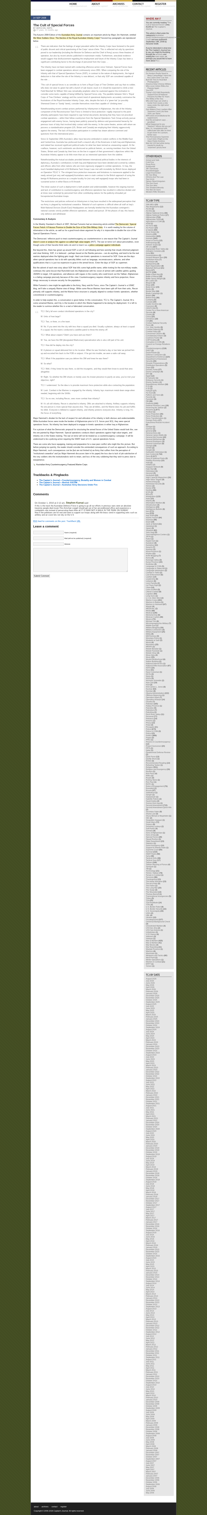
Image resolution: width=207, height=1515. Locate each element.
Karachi (149, 547)
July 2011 (150, 1362)
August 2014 (151, 1283)
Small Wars (150, 822)
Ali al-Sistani (151, 232)
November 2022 (152, 1074)
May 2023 (150, 1061)
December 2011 (152, 1351)
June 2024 (150, 1034)
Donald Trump (152, 370)
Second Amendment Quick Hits (158, 807)
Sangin (149, 795)
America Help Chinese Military (158, 84)
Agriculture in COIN (154, 221)
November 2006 (152, 1480)
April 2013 (150, 1317)
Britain (148, 295)
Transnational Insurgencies (157, 896)
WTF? (148, 964)
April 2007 (150, 1469)
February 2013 (152, 1321)
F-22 (148, 386)
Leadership (150, 579)
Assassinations (152, 255)
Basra (148, 270)
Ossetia (149, 702)
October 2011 (151, 1355)
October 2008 (151, 1431)
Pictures (149, 721)
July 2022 (150, 1082)
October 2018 (151, 1178)
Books (148, 289)
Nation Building (152, 661)
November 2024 (152, 1023)
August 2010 (151, 1385)
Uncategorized (152, 919)
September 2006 (153, 1484)
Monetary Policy (152, 638)
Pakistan (149, 704)
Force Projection (152, 414)
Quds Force (150, 757)
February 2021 (152, 1118)
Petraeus (149, 719)
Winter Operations (153, 960)
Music (148, 657)
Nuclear (149, 689)
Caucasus (150, 306)
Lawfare (149, 577)
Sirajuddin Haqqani (154, 820)
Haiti (148, 463)
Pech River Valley (153, 714)
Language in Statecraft (155, 568)
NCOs (148, 674)
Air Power (150, 228)
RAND (148, 761)
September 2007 (153, 1459)
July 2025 (150, 1006)
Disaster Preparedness (155, 363)
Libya (148, 587)
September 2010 (153, 1383)
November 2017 (152, 1201)
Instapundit (150, 166)
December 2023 (152, 1046)
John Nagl (150, 532)
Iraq (147, 513)
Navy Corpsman (152, 672)
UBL (148, 915)
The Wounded (152, 892)
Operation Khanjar (153, 699)
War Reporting (152, 947)
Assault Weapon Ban (154, 257)
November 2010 (152, 1379)
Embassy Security (153, 380)
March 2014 (151, 1294)
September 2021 (153, 1104)
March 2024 (151, 1040)
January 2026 (151, 994)
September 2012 (153, 1332)
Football (149, 412)
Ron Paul (150, 782)
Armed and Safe (152, 160)
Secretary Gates (152, 812)
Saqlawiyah (151, 797)
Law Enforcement (153, 575)
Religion (149, 767)
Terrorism (150, 877)
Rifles (148, 776)
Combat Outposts (153, 329)
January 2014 (151, 1298)
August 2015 (151, 1258)
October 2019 (151, 1152)
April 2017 (150, 1216)
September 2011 (153, 1357)
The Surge (150, 890)
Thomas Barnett (152, 894)
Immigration (151, 496)
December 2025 (152, 996)
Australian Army (43, 464)
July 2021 (150, 1108)
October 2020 (151, 1127)
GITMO (149, 448)
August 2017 (151, 1207)
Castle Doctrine (152, 304)
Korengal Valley (152, 560)
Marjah (149, 606)
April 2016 (150, 1241)
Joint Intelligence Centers (156, 535)
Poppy (148, 738)
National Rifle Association (156, 666)
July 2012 (150, 1336)
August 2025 (151, 1004)
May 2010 (150, 1391)
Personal (149, 716)
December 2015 (152, 1249)
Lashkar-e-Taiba (152, 573)
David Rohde (151, 353)
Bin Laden (150, 281)
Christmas (150, 319)
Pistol (148, 725)
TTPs (148, 905)
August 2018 (151, 1182)
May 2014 (150, 1290)
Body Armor (150, 287)
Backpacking (151, 264)
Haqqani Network (153, 467)
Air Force (149, 226)
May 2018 (150, 1188)
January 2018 (151, 1197)
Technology (150, 871)
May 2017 (150, 1214)
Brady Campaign (153, 293)
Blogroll (149, 283)
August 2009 (151, 1410)
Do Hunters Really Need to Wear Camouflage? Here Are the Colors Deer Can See (158, 75)
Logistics (149, 594)
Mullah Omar (151, 653)
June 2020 (150, 1135)
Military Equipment (153, 632)
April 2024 (150, 1038)
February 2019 (152, 1169)
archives (159, 54)
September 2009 (153, 1408)
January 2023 (151, 1070)
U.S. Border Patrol (153, 907)
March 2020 (151, 1142)
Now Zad (149, 683)
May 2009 (150, 1417)
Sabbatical (150, 793)
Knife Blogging (152, 556)
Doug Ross (150, 164)
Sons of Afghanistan (154, 833)
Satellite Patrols (152, 799)
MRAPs (149, 647)
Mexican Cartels (152, 617)
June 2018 (150, 1186)
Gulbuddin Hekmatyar (155, 452)
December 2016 (152, 1224)
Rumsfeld (150, 788)
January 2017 (151, 1222)
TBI (147, 869)
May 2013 (150, 1315)
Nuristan (149, 691)
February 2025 (152, 1017)
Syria (148, 856)
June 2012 (150, 1338)
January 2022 (151, 1095)
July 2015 (150, 1260)
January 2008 (151, 1450)
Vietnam (149, 939)
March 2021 (151, 1116)
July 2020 (150, 1133)
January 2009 (151, 1425)
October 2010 (151, 1381)
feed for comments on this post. (49, 521)
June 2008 (150, 1440)
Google (149, 450)
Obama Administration (155, 693)
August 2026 (151, 979)
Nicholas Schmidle (153, 680)
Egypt (148, 376)
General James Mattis (155, 435)
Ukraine (149, 917)
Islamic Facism (152, 518)
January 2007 (151, 1476)
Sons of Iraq (151, 835)
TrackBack (73, 521)
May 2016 (150, 1239)
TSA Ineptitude (152, 903)
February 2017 (152, 1220)
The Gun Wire (151, 185)
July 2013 (150, 1311)
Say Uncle (150, 179)
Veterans (149, 936)
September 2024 (153, 1027)
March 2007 (151, 1472)
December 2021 (152, 1097)
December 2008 (152, 1427)
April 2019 (150, 1165)
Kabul (148, 539)
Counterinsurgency (59, 464)
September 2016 (153, 1230)
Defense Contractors (154, 355)
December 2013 (152, 1300)
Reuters (149, 771)
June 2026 (150, 983)
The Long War (152, 888)
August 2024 (151, 1029)
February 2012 (152, 1347)
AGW (148, 224)
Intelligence (150, 507)
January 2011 (151, 1374)
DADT (148, 350)
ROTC (148, 784)
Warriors (149, 951)
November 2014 (152, 1277)
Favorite (149, 397)
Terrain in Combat (153, 875)
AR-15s (149, 247)
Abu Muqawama (152, 207)
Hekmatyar (150, 471)
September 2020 (153, 1129)
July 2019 (150, 1159)
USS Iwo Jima (151, 928)
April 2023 (150, 1063)
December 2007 (152, 1453)
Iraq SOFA (150, 515)
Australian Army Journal (71, 35)
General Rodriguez (154, 441)
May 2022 (150, 1087)
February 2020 (152, 1144)
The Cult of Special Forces (53, 25)
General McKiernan (154, 439)
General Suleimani (153, 444)
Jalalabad (150, 526)
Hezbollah (150, 475)
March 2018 (151, 1192)
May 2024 (150, 1036)
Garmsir (149, 429)
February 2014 (152, 1296)
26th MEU (150, 205)
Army (148, 253)
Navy (148, 670)
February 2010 (152, 1398)
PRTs (148, 748)
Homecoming (151, 482)
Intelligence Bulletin (154, 509)
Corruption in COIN (154, 342)
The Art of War (151, 884)
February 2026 (152, 991)
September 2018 (153, 1180)
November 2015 (152, 1252)
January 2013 (151, 1324)
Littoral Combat (152, 592)
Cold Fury (150, 162)
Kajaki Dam (150, 541)
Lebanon (149, 581)
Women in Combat (153, 962)
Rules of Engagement (155, 786)
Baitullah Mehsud (153, 268)
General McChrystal (154, 437)
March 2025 (151, 1015)
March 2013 (151, 1319)
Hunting (149, 490)
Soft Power (150, 829)
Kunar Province (152, 562)
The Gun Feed (152, 183)
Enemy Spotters (152, 382)
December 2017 (152, 1199)
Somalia (149, 831)
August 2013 (151, 1309)
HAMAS (149, 465)
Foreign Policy (152, 420)
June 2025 (150, 1008)
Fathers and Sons (153, 395)
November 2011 (152, 1353)
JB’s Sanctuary (152, 169)
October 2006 (151, 1482)
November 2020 (152, 1125)
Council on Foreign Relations (158, 344)
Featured (71, 464)
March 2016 (151, 1243)
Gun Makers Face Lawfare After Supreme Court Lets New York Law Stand (159, 111)
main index (159, 56)
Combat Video (152, 331)
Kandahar (150, 545)
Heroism (149, 473)
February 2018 (152, 1194)
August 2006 (151, 1486)
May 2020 (150, 1137)
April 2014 (150, 1292)
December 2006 (152, 1478)
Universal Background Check (158, 922)
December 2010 (152, 1376)
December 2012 (152, 1326)
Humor (149, 488)
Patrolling (150, 712)
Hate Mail (150, 469)
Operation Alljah (152, 697)
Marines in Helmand (154, 604)
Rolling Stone (151, 780)
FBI (147, 401)
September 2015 (153, 1256)
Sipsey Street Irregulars (155, 181)
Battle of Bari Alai (153, 274)
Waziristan (150, 953)
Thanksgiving (151, 879)
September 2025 (153, 1002)
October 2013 (151, 1304)
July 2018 (150, 1184)
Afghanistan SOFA (153, 219)
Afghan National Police (155, 215)
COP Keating (151, 340)
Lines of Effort (151, 590)
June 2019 (150, 1161)
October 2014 (151, 1279)
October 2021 (151, 1101)
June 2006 (150, 1491)
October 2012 (151, 1330)
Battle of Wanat (152, 276)
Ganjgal (149, 427)
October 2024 (151, 1025)
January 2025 (151, 1019)
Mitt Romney (151, 636)
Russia (149, 790)
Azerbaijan (150, 262)
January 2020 (151, 1146)
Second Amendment (154, 805)
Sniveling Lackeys (153, 826)
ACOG (148, 209)
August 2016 (151, 1233)
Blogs (148, 285)
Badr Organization (153, 266)
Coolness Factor (152, 338)
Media (148, 611)
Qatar (148, 750)
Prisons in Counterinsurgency (158, 742)
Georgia (149, 446)
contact (54, 1507)
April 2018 (150, 1190)
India (148, 499)
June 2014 (150, 1288)
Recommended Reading (156, 763)
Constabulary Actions (154, 336)
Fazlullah (150, 399)
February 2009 (152, 1423)
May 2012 (150, 1340)
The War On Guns (153, 190)
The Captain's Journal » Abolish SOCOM (58, 482)
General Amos (152, 433)
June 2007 (150, 1465)
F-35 (148, 389)
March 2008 (151, 1446)
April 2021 (150, 1114)
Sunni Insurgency (153, 845)
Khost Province (152, 551)
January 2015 (151, 1273)
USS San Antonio (153, 930)
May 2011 (150, 1366)
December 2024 (152, 1021)
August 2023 (151, 1055)
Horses (149, 486)
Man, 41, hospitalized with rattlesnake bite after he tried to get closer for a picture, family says (158, 131)
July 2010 (150, 1387)
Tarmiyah (150, 867)
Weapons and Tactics (155, 955)
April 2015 (150, 1266)
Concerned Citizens (154, 334)
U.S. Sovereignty (153, 911)
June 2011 (150, 1364)
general (149, 431)
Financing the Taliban (155, 408)
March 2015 (151, 1269)
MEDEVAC (150, 609)
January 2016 (151, 1247)
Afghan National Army (155, 213)
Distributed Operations (155, 365)
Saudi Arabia (151, 801)
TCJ (157, 61)
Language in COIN (153, 566)
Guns (148, 456)
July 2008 (150, 1438)
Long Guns (150, 596)
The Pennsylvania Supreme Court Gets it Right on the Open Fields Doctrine (157, 139)
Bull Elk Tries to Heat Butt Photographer (156, 81)
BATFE (149, 272)
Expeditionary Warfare (155, 384)
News (148, 676)
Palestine (150, 708)
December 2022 (152, 1072)
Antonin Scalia (152, 245)
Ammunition (151, 236)
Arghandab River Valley (155, 249)
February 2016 (152, 1245)
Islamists (149, 520)
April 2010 (150, 1393)
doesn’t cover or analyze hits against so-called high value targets (61, 242)
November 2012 (152, 1328)
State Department (153, 841)
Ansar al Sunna (152, 240)
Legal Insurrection (153, 173)
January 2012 (151, 1349)
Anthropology (151, 243)
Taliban (149, 862)
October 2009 (151, 1406)
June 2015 (150, 1262)
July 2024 (150, 1032)
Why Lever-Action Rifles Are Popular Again (157, 87)
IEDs (148, 494)
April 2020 (150, 1139)
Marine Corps (81, 464)
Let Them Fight (152, 585)
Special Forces (152, 837)
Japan (148, 528)
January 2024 (151, 1044)
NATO (148, 668)
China (148, 317)
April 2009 (150, 1419)
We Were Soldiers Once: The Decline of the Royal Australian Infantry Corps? (66, 38)
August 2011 (151, 1359)
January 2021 (151, 1120)
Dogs (148, 367)
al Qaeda (150, 230)
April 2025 (150, 1013)
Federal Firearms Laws (155, 405)
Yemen (149, 966)
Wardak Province (153, 949)
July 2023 (150, 1057)
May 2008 (150, 1442)
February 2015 (152, 1271)
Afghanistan (151, 217)
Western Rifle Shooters (155, 192)
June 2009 (150, 1414)
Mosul (148, 642)
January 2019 (151, 1171)
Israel (148, 522)
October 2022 (151, 1076)
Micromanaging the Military (157, 623)
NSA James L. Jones (154, 687)
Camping (150, 300)
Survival (149, 852)
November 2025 (152, 998)
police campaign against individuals (104, 245)
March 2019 (151, 1167)
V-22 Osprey (151, 934)
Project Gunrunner (153, 746)
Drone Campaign (153, 372)
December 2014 (152, 1275)
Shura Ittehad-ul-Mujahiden (157, 816)
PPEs (148, 740)
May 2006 (150, 1493)
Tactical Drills (151, 858)
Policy (148, 733)
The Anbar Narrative (154, 881)
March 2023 (151, 1065)
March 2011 (151, 1370)
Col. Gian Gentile (153, 327)
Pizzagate (150, 727)
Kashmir (149, 549)
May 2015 (150, 1264)
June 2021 (150, 1110)
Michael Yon (151, 621)
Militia (148, 634)
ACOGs (149, 211)
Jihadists (149, 530)
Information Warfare (154, 503)
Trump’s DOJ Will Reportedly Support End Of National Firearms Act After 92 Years (158, 94)
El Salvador (150, 378)
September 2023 (153, 1053)
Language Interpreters (155, 570)
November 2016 (152, 1226)
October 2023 (151, 1051)
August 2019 (151, 1156)
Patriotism (150, 710)
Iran (147, 511)
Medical (149, 613)
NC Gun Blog (151, 175)
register (63, 1507)
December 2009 (152, 1402)
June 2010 (150, 1389)
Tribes (148, 898)
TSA (147, 900)
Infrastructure (151, 505)
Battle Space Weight (154, 279)
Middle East (151, 625)
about (36, 1507)
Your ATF (149, 90)
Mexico (149, 619)
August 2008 (151, 1436)
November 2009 (152, 1404)
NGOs (148, 678)
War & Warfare (152, 941)
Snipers (149, 824)
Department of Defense (155, 357)
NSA (148, 685)
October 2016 (151, 1228)
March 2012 (151, 1345)
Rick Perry (150, 774)
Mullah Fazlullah (153, 651)
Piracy (148, 723)
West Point (150, 958)
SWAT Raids (151, 854)
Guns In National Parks (155, 458)
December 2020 (152, 1123)
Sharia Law (150, 814)
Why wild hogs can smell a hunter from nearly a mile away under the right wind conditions (157, 104)
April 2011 (150, 1368)
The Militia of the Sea (154, 99)
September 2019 (153, 1154)
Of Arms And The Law (155, 177)
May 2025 (150, 1010)
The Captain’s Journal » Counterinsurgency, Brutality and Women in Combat (75, 480)
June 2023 (150, 1059)
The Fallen (150, 886)
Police (148, 729)
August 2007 (151, 1461)
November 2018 (152, 1175)
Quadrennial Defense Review (158, 752)
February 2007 (152, 1474)
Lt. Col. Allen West (153, 598)
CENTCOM (150, 308)
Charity (149, 315)
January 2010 (151, 1400)
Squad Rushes (152, 839)
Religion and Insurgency (156, 769)
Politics (149, 735)
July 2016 (150, 1235)
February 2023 (152, 1068)
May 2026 (150, 985)
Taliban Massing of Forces (156, 864)
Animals (149, 238)
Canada (149, 302)
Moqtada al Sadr (153, 640)
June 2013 (150, 1313)
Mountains (150, 645)
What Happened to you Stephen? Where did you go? (159, 125)
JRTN (148, 537)
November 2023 (152, 1049)
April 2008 (150, 1444)
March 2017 (151, 1218)
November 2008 (152, 1429)
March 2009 (151, 1421)
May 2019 (150, 1163)
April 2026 (150, 987)
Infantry (149, 501)
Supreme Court (152, 850)
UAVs (148, 913)
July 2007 (150, 1463)
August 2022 (151, 1080)
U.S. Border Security (154, 909)
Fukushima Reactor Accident (157, 422)
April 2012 (150, 1343)
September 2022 (153, 1078)
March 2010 (151, 1395)
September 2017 (153, 1205)
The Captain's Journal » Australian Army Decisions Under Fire (68, 485)
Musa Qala (150, 655)
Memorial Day (151, 615)
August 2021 (151, 1106)
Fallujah (149, 391)
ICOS (148, 492)
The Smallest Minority (155, 188)
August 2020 (151, 1131)
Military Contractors (154, 630)
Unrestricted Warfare (154, 926)
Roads (148, 778)
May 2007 (150, 1467)
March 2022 (151, 1091)
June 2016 (150, 1237)
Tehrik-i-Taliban (152, 873)
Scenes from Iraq (153, 803)
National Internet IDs (154, 664)
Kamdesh (150, 543)
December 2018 (152, 1173)
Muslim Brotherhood (154, 659)
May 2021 (150, 1112)
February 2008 (152, 1448)
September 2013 (153, 1307)
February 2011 (152, 1372)
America (149, 234)
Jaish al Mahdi (152, 524)
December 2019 (152, 1148)
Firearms (149, 410)
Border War (150, 291)
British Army (151, 298)
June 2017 (150, 1211)
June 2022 (150, 1084)
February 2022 (152, 1093)
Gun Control (151, 454)
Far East (149, 393)
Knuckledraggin (152, 171)
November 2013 (152, 1302)
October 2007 (151, 1457)
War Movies (151, 945)
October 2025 (151, 1000)
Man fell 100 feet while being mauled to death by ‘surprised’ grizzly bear (158, 145)
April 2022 (150, 1089)
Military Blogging (153, 628)
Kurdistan (150, 564)
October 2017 (151, 1203)
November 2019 (152, 1150)
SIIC (147, 818)
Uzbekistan (150, 932)
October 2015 (151, 1254)
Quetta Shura (151, 759)
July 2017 (150, 1209)
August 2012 (151, 1334)
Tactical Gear (151, 860)
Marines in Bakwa (153, 602)
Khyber (149, 554)
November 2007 (152, 1455)
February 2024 (152, 1042)
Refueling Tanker (153, 765)
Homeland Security (154, 484)
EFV (147, 374)
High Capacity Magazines (156, 477)
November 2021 (152, 1099)
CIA (147, 321)
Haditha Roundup (153, 460)
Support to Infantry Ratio (156, 848)
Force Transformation (155, 418)
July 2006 (150, 1489)
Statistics (149, 843)
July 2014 (150, 1285)
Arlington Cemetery (154, 251)
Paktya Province (152, 706)
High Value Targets (154, 480)
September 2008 (153, 1434)
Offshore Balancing (154, 695)
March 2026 (151, 989)
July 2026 (150, 981)
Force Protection (152, 416)
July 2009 (150, 1412)
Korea (148, 558)
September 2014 (153, 1281)
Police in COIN (152, 731)
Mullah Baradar (152, 649)
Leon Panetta (151, 583)
